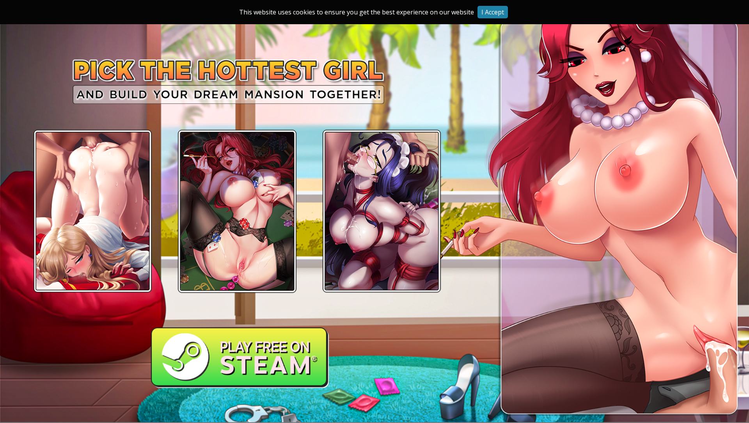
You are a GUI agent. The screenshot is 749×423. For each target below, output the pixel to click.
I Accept (492, 12)
